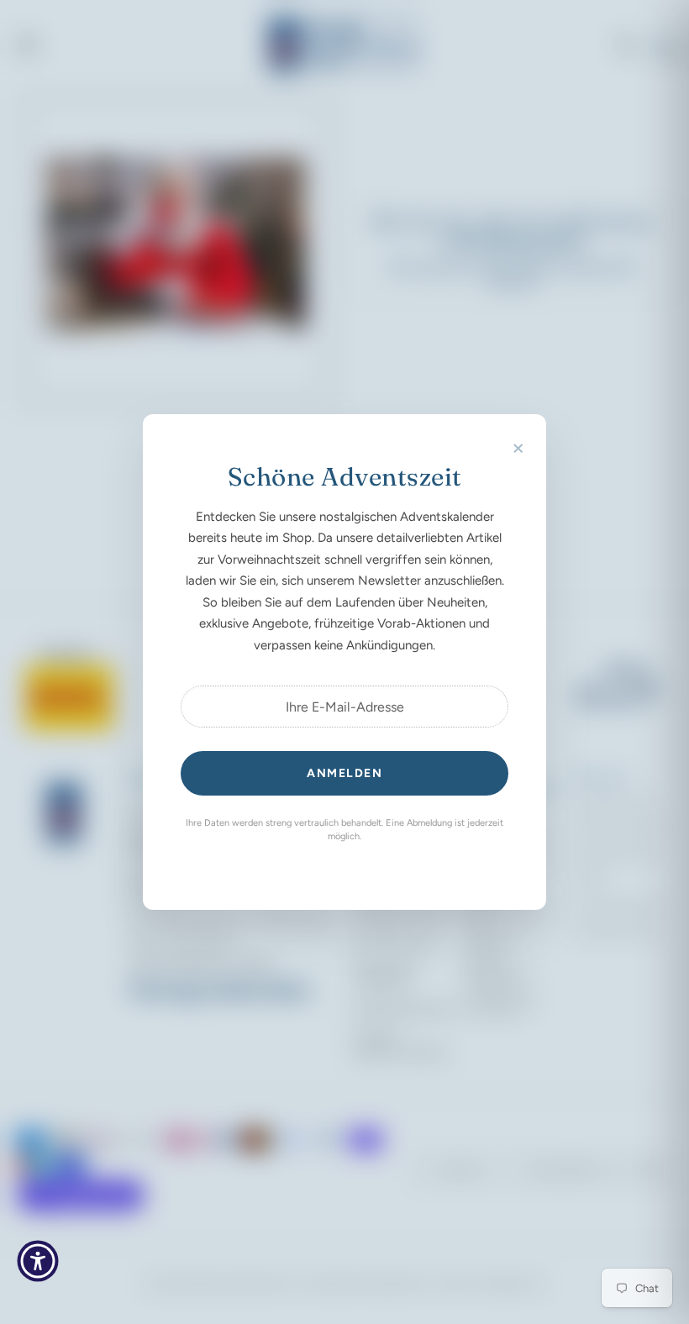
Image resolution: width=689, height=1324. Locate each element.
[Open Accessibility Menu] (38, 1261)
